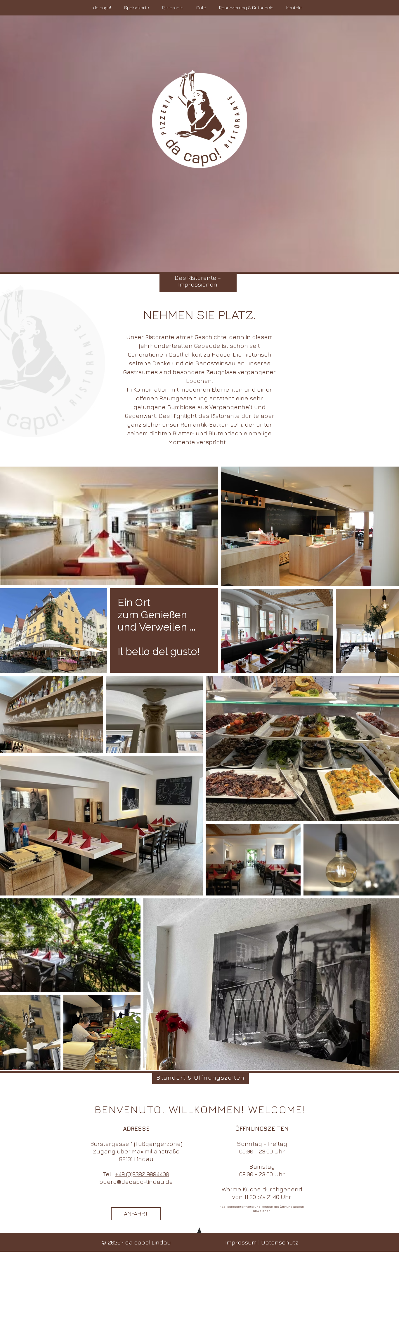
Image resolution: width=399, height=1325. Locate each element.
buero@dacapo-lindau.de (136, 1181)
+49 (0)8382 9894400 (142, 1174)
